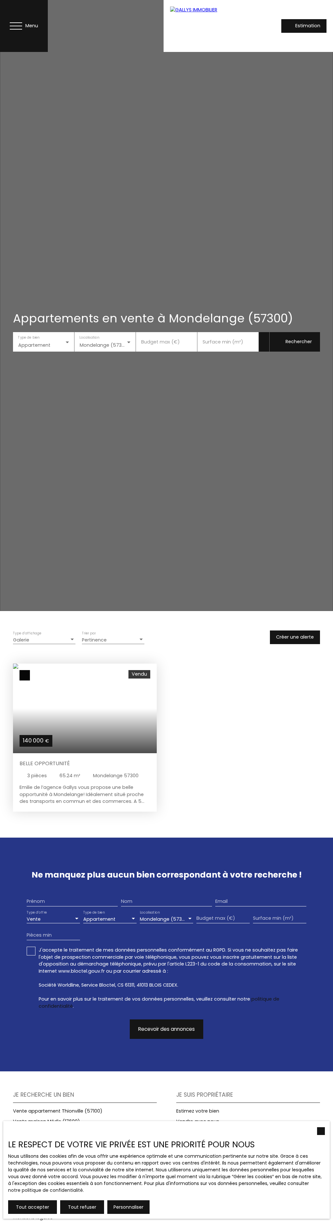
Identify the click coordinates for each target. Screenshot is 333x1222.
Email (221, 901)
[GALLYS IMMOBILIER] (209, 26)
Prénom (36, 901)
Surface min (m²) (223, 342)
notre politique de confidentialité (45, 1190)
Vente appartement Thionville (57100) (57, 1111)
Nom (126, 901)
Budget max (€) (160, 342)
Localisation (89, 337)
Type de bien (28, 337)
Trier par (89, 633)
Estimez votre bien (197, 1111)
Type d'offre (37, 913)
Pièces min (39, 935)
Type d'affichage (27, 633)
